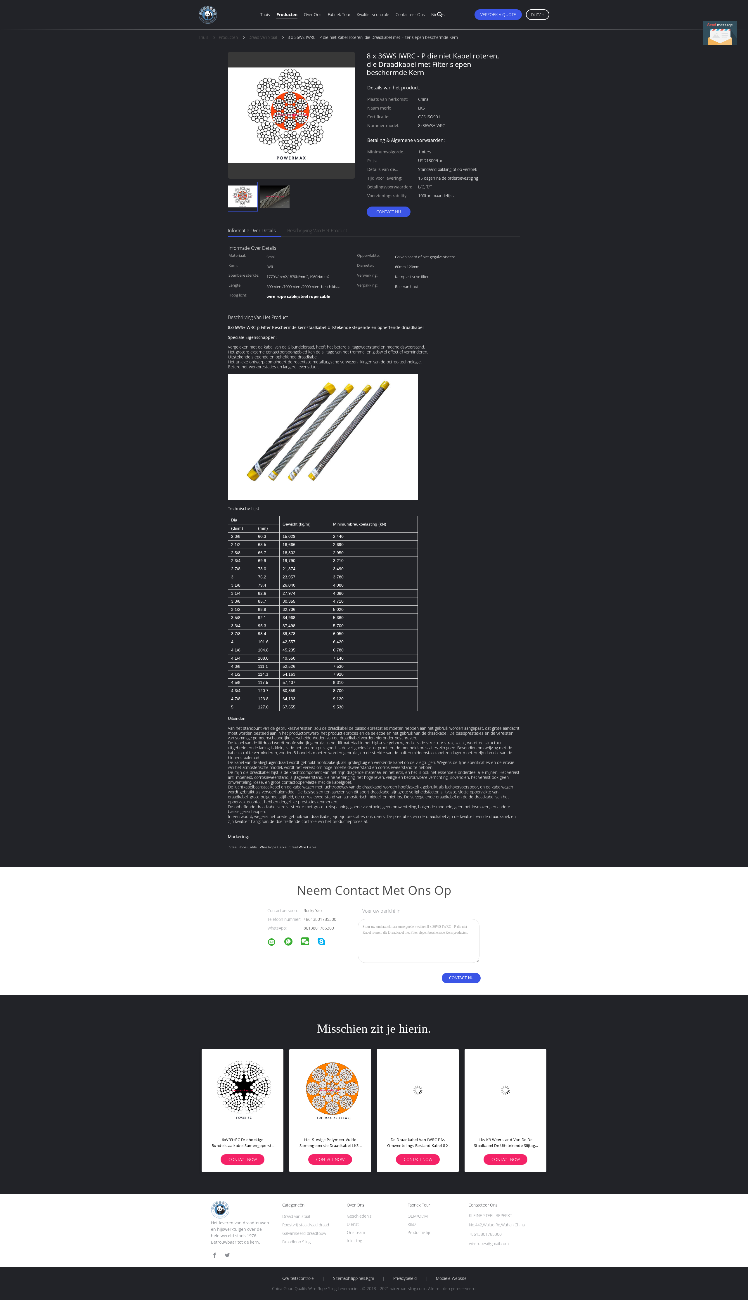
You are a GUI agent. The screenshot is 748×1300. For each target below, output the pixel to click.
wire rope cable (273, 847)
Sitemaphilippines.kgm (353, 1278)
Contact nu (388, 211)
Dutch (537, 15)
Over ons (312, 14)
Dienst (353, 1224)
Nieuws (438, 14)
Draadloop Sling (296, 1241)
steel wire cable (303, 847)
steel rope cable (243, 847)
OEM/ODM (418, 1216)
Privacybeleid (405, 1278)
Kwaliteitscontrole (373, 14)
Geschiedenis (359, 1216)
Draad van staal (296, 1216)
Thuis (265, 14)
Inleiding (354, 1240)
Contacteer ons (410, 14)
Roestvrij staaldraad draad (305, 1225)
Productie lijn (419, 1232)
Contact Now (242, 1159)
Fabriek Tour (339, 14)
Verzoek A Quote (498, 14)
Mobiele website (451, 1278)
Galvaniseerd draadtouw (304, 1233)
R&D (412, 1224)
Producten (286, 14)
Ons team (356, 1232)
